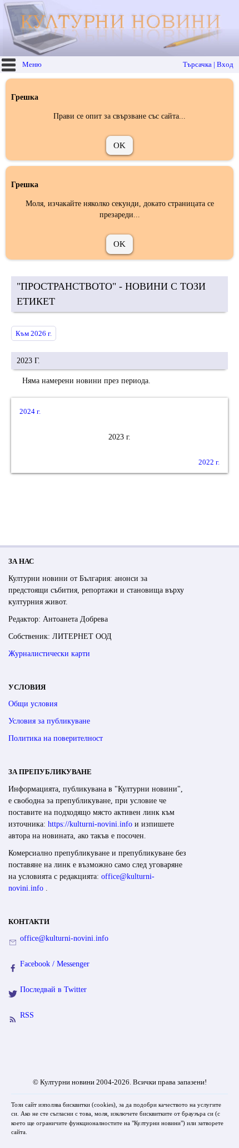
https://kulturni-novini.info (91, 824)
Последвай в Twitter (53, 989)
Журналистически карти (49, 653)
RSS (27, 1015)
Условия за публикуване (49, 721)
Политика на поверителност (55, 738)
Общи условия (32, 704)
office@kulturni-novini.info (64, 938)
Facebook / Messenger (54, 964)
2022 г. (209, 462)
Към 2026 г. (34, 333)
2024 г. (30, 411)
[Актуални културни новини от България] (121, 28)
